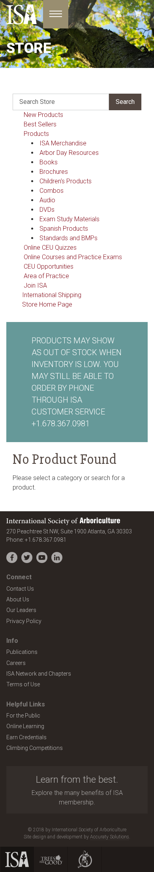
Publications (22, 652)
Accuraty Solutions (109, 837)
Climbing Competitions (34, 748)
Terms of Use (23, 684)
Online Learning (25, 726)
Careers (16, 663)
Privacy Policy (23, 621)
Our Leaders (21, 610)
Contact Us (20, 589)
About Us (17, 599)
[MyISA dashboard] (119, 14)
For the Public (23, 715)
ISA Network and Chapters (38, 673)
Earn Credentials (26, 737)
